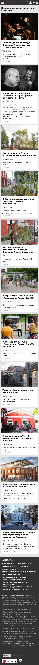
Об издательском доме (11, 563)
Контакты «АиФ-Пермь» (11, 574)
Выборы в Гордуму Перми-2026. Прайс (17, 587)
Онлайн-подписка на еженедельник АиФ (18, 572)
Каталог (5, 501)
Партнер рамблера (17, 655)
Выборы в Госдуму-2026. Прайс (14, 580)
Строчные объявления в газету (14, 577)
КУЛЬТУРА (6, 121)
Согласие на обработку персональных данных (18, 631)
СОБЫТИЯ (6, 61)
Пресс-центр (27, 563)
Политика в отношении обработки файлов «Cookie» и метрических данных (17, 637)
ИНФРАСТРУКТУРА (9, 551)
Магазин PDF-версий (10, 569)
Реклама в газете (25, 566)
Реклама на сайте (9, 566)
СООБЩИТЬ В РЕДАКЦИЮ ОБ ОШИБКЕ (16, 590)
